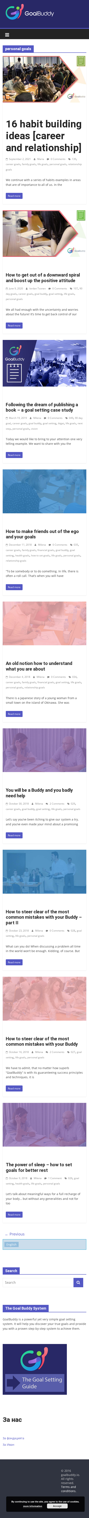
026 (70, 1178)
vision (34, 428)
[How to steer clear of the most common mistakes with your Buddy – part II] (44, 852)
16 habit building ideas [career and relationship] (44, 136)
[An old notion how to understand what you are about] (44, 604)
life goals (42, 164)
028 (73, 930)
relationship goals (16, 560)
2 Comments (56, 803)
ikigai (61, 423)
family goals (29, 164)
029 (73, 803)
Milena (37, 418)
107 (75, 288)
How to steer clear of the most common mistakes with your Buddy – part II (44, 917)
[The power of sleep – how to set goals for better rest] (44, 1105)
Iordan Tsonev (37, 288)
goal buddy (41, 294)
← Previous (15, 1234)
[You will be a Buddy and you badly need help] (44, 731)
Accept (57, 1506)
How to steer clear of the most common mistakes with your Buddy (42, 1041)
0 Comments (57, 159)
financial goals (45, 550)
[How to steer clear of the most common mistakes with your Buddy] (44, 979)
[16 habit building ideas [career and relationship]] (44, 58)
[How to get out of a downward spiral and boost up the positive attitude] (44, 212)
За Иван (8, 1445)
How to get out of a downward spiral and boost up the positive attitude (43, 277)
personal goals (57, 164)
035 (76, 544)
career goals (13, 164)
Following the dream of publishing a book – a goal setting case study (42, 407)
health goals (22, 555)
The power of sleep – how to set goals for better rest (39, 1167)
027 (73, 1052)
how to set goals (40, 555)
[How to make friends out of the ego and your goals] (44, 472)
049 (71, 418)
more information (32, 1506)
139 (74, 159)
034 (74, 677)
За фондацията (13, 1438)
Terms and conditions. (68, 1489)
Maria (41, 159)
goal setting (55, 294)
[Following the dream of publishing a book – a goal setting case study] (44, 342)
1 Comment (55, 1178)
